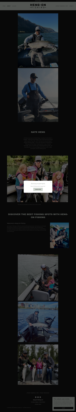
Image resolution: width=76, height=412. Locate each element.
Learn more (38, 189)
